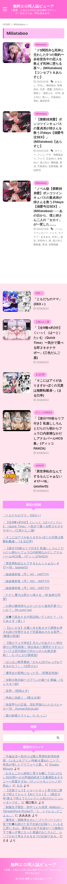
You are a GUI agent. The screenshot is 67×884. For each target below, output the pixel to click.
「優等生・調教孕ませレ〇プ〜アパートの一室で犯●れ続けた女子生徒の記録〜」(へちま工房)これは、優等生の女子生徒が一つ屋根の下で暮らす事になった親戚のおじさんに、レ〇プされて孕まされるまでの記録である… (33, 828)
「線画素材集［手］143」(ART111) (26, 588)
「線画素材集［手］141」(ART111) (26, 574)
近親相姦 (53, 166)
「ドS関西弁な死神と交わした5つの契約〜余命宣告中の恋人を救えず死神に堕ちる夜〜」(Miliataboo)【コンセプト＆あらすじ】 (49, 63)
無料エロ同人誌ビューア (33, 6)
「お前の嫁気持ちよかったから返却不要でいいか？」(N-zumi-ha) (32, 608)
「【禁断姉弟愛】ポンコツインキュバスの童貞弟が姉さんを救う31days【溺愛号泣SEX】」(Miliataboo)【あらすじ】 (49, 132)
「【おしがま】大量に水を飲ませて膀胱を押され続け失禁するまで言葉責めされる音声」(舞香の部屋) (32, 632)
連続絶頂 (45, 100)
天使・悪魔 (46, 89)
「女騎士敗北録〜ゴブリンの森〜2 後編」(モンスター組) (33, 682)
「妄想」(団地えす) (16, 691)
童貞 (44, 244)
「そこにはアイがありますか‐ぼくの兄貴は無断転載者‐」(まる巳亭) (33, 539)
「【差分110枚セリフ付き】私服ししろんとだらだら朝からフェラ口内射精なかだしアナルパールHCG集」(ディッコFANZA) (49, 433)
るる (20, 785)
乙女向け (51, 158)
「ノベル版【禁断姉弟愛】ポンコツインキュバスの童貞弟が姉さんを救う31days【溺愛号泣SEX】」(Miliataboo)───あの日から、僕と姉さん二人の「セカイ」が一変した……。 (49, 206)
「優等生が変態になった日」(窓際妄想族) (31, 673)
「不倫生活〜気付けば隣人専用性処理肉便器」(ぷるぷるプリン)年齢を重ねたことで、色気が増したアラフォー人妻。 (32, 760)
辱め (36, 100)
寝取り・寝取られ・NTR (47, 93)
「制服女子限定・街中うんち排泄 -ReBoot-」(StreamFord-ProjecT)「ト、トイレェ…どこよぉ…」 (33, 811)
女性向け (58, 89)
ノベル (58, 228)
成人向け (45, 162)
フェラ (41, 158)
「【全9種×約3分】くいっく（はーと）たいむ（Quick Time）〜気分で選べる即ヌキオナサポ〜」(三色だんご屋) (48, 343)
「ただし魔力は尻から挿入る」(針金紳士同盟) (31, 597)
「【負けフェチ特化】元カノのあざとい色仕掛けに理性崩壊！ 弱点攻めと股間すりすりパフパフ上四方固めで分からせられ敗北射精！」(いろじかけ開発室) (33, 649)
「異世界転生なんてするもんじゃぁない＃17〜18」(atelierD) (31, 565)
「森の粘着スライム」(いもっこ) (25, 715)
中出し (41, 85)
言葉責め (56, 97)
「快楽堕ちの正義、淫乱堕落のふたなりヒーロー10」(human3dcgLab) (32, 706)
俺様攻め (51, 85)
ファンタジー (41, 232)
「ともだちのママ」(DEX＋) (22, 515)
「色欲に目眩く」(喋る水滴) (22, 697)
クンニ (41, 154)
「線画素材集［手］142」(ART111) (26, 581)
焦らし (46, 97)
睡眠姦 (54, 162)
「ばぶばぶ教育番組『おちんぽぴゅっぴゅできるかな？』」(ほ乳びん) (32, 664)
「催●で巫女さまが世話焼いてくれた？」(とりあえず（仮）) (33, 619)
